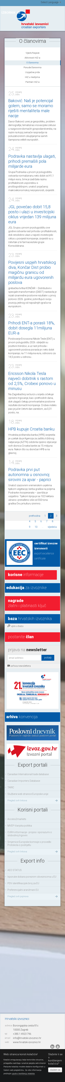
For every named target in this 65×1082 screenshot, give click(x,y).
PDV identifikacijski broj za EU (23, 883)
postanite (21, 636)
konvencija (22, 716)
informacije (26, 574)
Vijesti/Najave (32, 53)
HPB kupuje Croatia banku (31, 429)
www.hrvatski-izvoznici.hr (27, 1042)
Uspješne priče (32, 72)
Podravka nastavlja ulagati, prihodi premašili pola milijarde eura (32, 161)
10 (36, 527)
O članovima (32, 62)
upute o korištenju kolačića (23, 1073)
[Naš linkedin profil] (52, 1046)
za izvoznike (26, 587)
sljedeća (52, 527)
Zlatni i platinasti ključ (27, 603)
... (42, 527)
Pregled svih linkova (17, 800)
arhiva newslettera (21, 666)
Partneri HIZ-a (32, 82)
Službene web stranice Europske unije (27, 794)
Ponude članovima (32, 67)
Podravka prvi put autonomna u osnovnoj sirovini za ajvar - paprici (29, 474)
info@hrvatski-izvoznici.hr (27, 1038)
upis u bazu (17, 626)
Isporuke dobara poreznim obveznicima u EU (31, 876)
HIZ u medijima (32, 77)
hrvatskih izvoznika (30, 618)
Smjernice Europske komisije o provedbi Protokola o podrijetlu (29, 843)
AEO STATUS (14, 870)
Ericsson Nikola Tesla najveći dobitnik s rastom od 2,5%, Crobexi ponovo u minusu (32, 381)
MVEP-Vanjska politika (19, 825)
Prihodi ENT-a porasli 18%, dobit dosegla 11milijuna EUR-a (31, 328)
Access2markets (16, 819)
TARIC (10, 787)
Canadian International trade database (28, 774)
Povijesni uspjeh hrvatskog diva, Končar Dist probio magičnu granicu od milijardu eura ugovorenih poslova (32, 272)
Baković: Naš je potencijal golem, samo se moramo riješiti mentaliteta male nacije (30, 108)
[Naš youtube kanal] (57, 1046)
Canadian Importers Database (23, 780)
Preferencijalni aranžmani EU (23, 889)
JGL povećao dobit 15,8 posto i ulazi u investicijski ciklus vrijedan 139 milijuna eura (32, 214)
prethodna (34, 515)
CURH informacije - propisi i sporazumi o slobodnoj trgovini (29, 834)
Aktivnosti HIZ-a (32, 57)
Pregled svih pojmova (17, 896)
